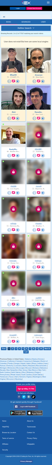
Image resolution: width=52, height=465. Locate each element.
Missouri (28, 368)
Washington (37, 377)
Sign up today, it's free (26, 388)
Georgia (16, 363)
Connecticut (27, 361)
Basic (8, 22)
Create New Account (34, 8)
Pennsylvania (4, 375)
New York (41, 370)
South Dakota (37, 375)
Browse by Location (9, 432)
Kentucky (10, 366)
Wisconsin (10, 379)
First (3, 348)
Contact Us (31, 432)
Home (4, 421)
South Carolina (26, 375)
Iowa (45, 363)
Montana (36, 368)
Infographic (31, 444)
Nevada (2, 370)
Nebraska (43, 368)
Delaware (36, 361)
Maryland (31, 366)
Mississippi (20, 368)
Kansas (2, 366)
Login (18, 8)
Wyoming (18, 379)
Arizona (40, 359)
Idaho (28, 363)
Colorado (19, 361)
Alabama (28, 359)
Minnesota (11, 368)
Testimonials (31, 427)
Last (26, 352)
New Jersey (23, 370)
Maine (25, 366)
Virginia (28, 377)
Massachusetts (41, 366)
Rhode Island (15, 375)
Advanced (25, 22)
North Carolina (5, 372)
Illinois (34, 363)
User (43, 22)
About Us (30, 421)
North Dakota (15, 372)
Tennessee (4, 377)
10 (41, 348)
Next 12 (47, 348)
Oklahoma (29, 372)
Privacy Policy (32, 438)
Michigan (3, 368)
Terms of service (8, 438)
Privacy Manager (26, 461)
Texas (11, 377)
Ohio (23, 372)
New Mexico (33, 370)
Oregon (37, 372)
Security (5, 450)
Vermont (22, 377)
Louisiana (18, 366)
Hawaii (23, 363)
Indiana (40, 363)
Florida (10, 363)
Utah (16, 377)
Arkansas (3, 361)
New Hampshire (12, 370)
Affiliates (5, 444)
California (11, 361)
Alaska (34, 359)
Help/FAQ (5, 427)
